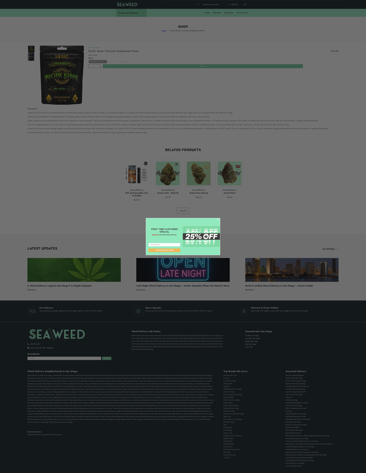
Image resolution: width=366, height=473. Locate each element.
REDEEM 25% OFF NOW (164, 250)
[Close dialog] (218, 220)
